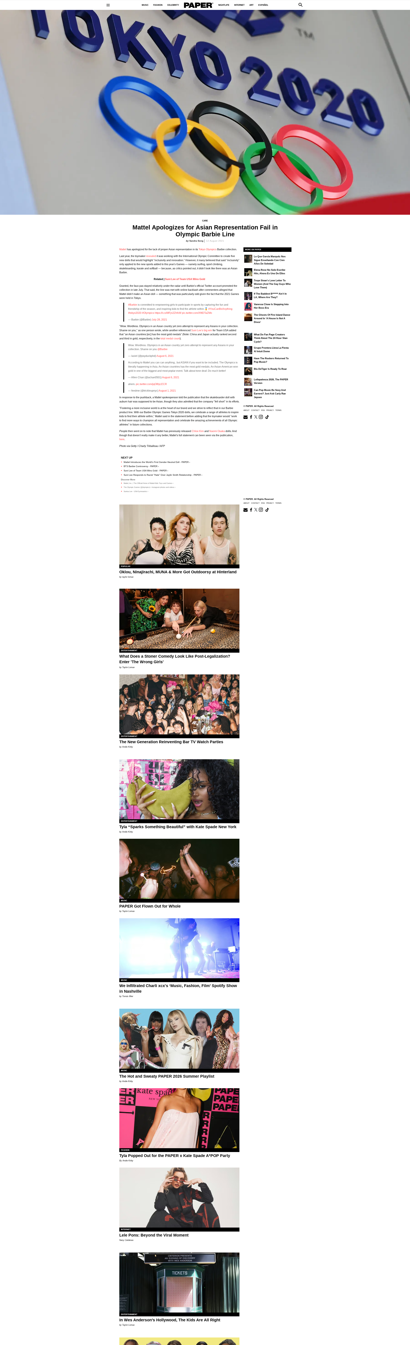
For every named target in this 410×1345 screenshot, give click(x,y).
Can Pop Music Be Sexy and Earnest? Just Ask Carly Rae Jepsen (270, 394)
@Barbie (162, 349)
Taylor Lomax (128, 667)
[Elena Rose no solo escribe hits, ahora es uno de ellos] (248, 272)
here (121, 439)
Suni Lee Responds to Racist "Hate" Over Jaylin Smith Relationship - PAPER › (163, 475)
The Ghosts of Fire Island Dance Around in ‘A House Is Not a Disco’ (272, 318)
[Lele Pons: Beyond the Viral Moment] (179, 1198)
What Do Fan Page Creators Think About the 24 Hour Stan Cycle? (270, 338)
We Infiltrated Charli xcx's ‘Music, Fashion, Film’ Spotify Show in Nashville (178, 988)
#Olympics (148, 313)
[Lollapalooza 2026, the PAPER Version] (248, 382)
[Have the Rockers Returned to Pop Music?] (248, 361)
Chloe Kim (198, 431)
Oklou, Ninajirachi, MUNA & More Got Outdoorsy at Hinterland (178, 572)
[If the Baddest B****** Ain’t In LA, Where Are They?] (248, 296)
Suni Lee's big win (201, 330)
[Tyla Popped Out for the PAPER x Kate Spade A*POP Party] (179, 1118)
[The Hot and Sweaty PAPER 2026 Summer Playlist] (179, 1039)
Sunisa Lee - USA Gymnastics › (136, 491)
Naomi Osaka (217, 431)
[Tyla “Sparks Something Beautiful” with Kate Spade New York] (179, 789)
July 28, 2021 (159, 319)
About (246, 410)
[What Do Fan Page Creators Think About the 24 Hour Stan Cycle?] (248, 337)
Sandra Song (196, 241)
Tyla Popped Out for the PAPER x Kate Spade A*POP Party (174, 1155)
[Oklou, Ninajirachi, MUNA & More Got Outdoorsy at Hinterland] (179, 534)
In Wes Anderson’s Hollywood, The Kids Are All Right (169, 1320)
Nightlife (223, 5)
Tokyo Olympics (208, 249)
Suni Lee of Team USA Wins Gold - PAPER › (146, 470)
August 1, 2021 (167, 390)
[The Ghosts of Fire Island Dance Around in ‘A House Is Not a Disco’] (248, 317)
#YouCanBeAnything (220, 309)
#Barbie (132, 304)
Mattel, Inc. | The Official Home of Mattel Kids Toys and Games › (148, 483)
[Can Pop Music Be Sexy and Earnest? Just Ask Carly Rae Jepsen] (248, 392)
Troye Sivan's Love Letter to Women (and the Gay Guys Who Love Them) (272, 284)
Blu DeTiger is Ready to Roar (270, 369)
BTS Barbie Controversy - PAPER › (141, 466)
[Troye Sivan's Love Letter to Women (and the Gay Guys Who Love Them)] (248, 283)
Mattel (122, 249)
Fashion (157, 5)
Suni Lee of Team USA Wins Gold (185, 279)
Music (145, 5)
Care (205, 221)
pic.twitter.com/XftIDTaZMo (197, 313)
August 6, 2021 (165, 356)
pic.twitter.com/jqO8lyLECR (151, 384)
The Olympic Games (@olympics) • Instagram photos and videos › (150, 487)
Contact (255, 410)
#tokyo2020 (134, 313)
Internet (239, 5)
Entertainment (129, 650)
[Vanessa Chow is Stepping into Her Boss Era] (248, 307)
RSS (263, 410)
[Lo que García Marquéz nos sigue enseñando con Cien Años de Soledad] (248, 259)
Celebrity (173, 5)
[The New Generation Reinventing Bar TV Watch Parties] (179, 704)
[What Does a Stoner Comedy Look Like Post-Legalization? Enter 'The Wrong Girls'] (179, 619)
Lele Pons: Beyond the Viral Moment (154, 1235)
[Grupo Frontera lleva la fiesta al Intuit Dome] (248, 350)
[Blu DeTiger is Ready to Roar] (248, 371)
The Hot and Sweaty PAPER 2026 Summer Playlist (166, 1076)
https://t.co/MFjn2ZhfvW (168, 313)
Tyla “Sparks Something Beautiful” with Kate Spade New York (177, 827)
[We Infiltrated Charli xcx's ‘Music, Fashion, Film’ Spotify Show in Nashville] (179, 948)
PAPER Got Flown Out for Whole (150, 906)
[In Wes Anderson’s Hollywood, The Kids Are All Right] (179, 1283)
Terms (278, 410)
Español (263, 5)
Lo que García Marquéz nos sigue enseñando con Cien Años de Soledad (270, 260)
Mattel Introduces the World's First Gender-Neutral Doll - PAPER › (157, 462)
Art (251, 5)
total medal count (170, 338)
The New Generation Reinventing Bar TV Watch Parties (171, 742)
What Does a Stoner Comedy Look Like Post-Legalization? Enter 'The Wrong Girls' (174, 659)
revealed (151, 256)
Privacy (270, 410)
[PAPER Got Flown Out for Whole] (179, 869)
